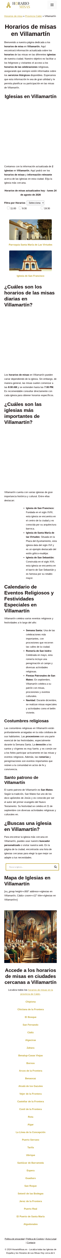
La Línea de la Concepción (30, 1132)
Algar (31, 1124)
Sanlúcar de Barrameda (30, 1163)
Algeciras (30, 1040)
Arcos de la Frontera (30, 1070)
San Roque (30, 1186)
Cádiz (30, 1032)
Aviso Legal (51, 1239)
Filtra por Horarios (14, 203)
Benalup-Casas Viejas (30, 1055)
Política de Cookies (35, 1239)
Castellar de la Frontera (30, 1101)
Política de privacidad (14, 1239)
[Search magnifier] (55, 867)
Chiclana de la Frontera (30, 1009)
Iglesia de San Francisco (30, 276)
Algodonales (31, 1224)
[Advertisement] (30, 132)
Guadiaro (30, 1178)
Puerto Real (30, 1208)
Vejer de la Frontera (30, 1093)
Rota (30, 1117)
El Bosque (30, 1017)
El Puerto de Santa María (31, 1216)
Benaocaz (30, 1078)
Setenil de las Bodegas (30, 1193)
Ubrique (30, 1155)
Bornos (30, 1063)
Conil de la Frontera (30, 1109)
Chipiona (31, 1001)
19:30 (47, 208)
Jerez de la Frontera (30, 1201)
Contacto (31, 1242)
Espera (30, 1170)
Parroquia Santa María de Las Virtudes (30, 244)
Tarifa (30, 1147)
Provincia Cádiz (33, 16)
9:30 (24, 208)
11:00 (13, 208)
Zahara (30, 1048)
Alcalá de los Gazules (30, 1086)
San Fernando (30, 1024)
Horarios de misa (13, 16)
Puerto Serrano (30, 1139)
